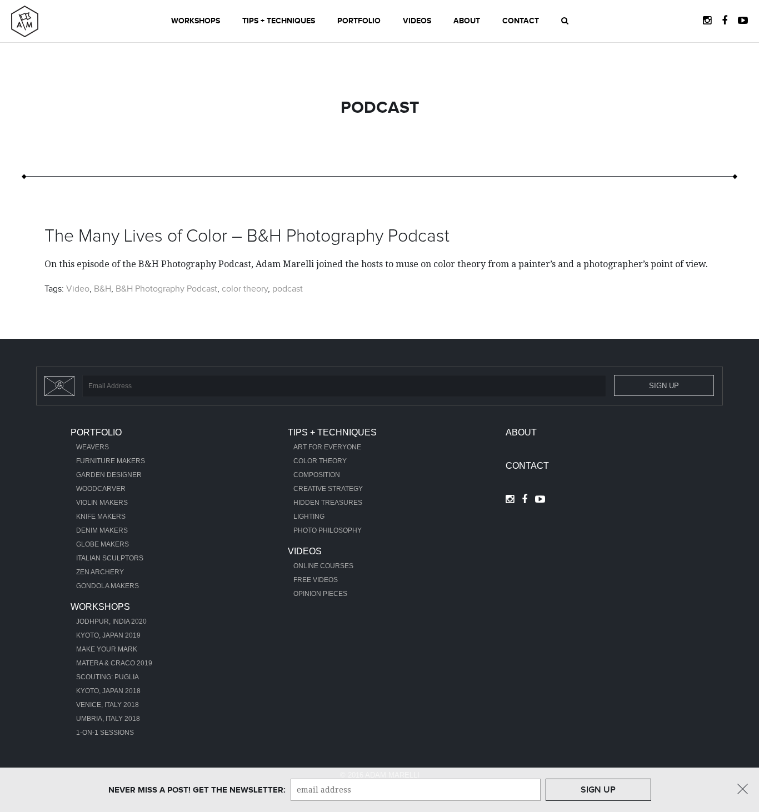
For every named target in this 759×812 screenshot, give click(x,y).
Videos (417, 21)
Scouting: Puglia (107, 677)
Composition (316, 475)
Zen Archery (100, 572)
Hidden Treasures (327, 503)
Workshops (195, 21)
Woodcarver (101, 489)
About (466, 21)
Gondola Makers (107, 586)
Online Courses (323, 566)
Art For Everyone (327, 447)
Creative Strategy (328, 489)
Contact (520, 21)
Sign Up (664, 386)
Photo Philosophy (327, 530)
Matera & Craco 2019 (114, 663)
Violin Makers (102, 503)
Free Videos (315, 580)
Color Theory (320, 461)
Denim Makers (102, 530)
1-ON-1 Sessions (105, 732)
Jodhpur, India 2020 (111, 621)
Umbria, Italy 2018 (108, 719)
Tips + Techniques (278, 21)
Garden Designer (109, 475)
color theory (245, 288)
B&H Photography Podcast (166, 288)
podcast (287, 288)
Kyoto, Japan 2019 (108, 635)
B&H (102, 288)
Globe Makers (102, 544)
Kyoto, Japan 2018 (108, 691)
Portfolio (359, 21)
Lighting (308, 516)
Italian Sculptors (109, 558)
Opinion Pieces (320, 594)
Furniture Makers (110, 461)
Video (77, 288)
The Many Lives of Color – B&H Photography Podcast (247, 236)
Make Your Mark (106, 649)
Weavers (92, 447)
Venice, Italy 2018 (107, 705)
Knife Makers (101, 516)
